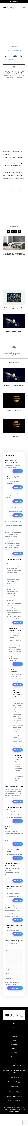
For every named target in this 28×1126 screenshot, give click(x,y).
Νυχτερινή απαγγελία (14, 411)
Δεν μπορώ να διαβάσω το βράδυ (14, 331)
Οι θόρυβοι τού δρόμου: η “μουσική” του (14, 308)
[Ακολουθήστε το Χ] (12, 231)
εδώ (22, 1109)
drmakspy (8, 521)
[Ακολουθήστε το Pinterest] (15, 231)
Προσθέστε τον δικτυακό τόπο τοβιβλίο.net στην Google (14, 72)
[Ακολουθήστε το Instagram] (19, 231)
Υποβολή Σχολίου (15, 988)
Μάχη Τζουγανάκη (10, 460)
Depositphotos (18, 1096)
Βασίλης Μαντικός (14, 59)
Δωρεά (14, 1032)
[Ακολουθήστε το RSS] (20, 1065)
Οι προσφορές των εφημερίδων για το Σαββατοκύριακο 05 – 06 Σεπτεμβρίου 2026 (14, 253)
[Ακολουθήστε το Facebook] (8, 231)
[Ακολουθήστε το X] (11, 1065)
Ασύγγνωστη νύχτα (13, 50)
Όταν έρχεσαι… (14, 436)
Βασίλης (9, 477)
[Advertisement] (14, 26)
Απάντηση (17, 471)
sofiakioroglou (9, 493)
